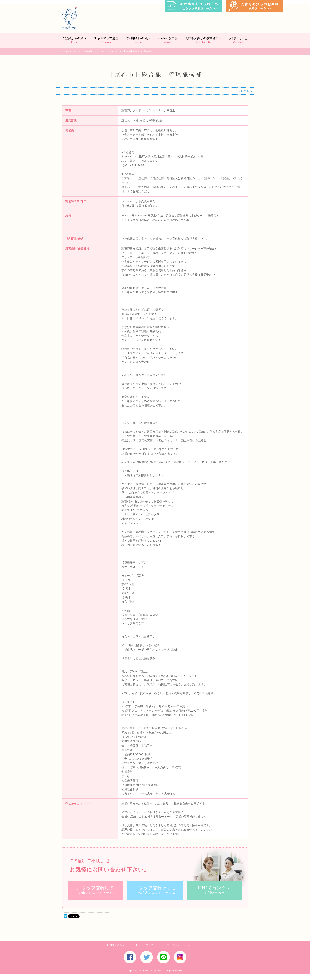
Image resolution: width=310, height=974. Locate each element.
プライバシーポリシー (179, 945)
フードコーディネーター (108, 51)
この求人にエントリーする (95, 889)
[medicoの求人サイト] (69, 29)
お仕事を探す (88, 51)
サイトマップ (145, 945)
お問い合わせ (214, 889)
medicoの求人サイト (68, 51)
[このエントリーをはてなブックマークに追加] (65, 917)
